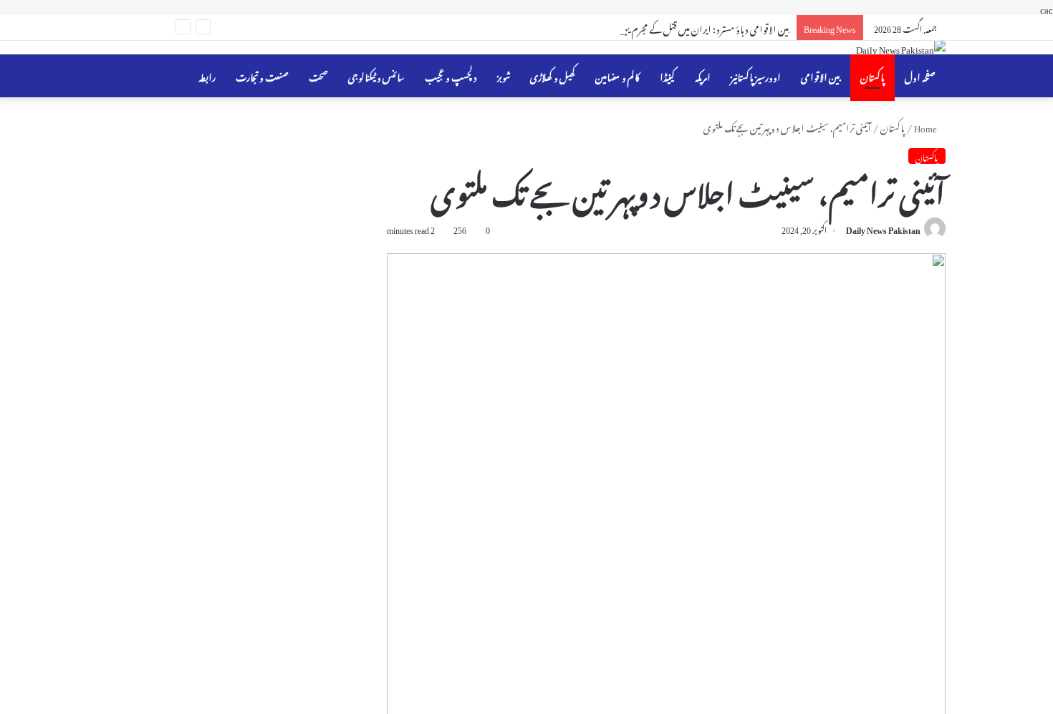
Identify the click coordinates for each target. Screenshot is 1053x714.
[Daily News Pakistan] (901, 47)
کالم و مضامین (617, 75)
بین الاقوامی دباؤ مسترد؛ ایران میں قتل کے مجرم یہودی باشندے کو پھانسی (668, 27)
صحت (318, 75)
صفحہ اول (920, 75)
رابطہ (207, 75)
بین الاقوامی (820, 75)
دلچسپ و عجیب (451, 75)
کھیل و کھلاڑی (552, 75)
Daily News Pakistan (883, 228)
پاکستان (872, 75)
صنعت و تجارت (262, 75)
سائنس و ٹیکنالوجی (376, 75)
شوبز (503, 75)
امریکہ (703, 75)
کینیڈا (667, 75)
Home (926, 126)
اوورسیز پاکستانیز (756, 75)
